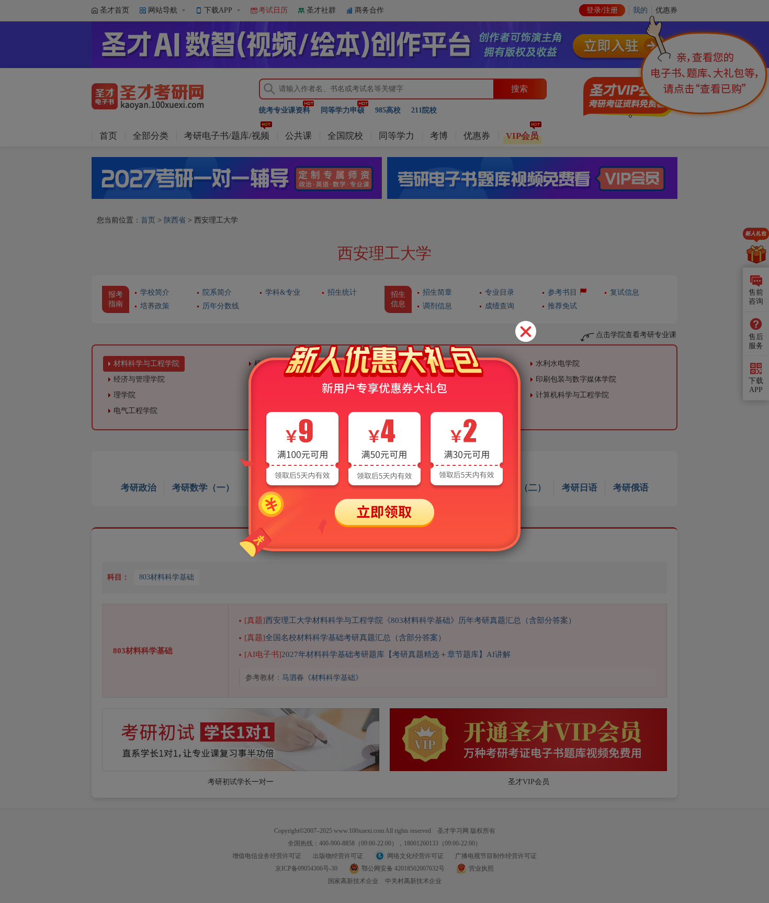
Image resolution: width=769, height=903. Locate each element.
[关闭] (525, 331)
